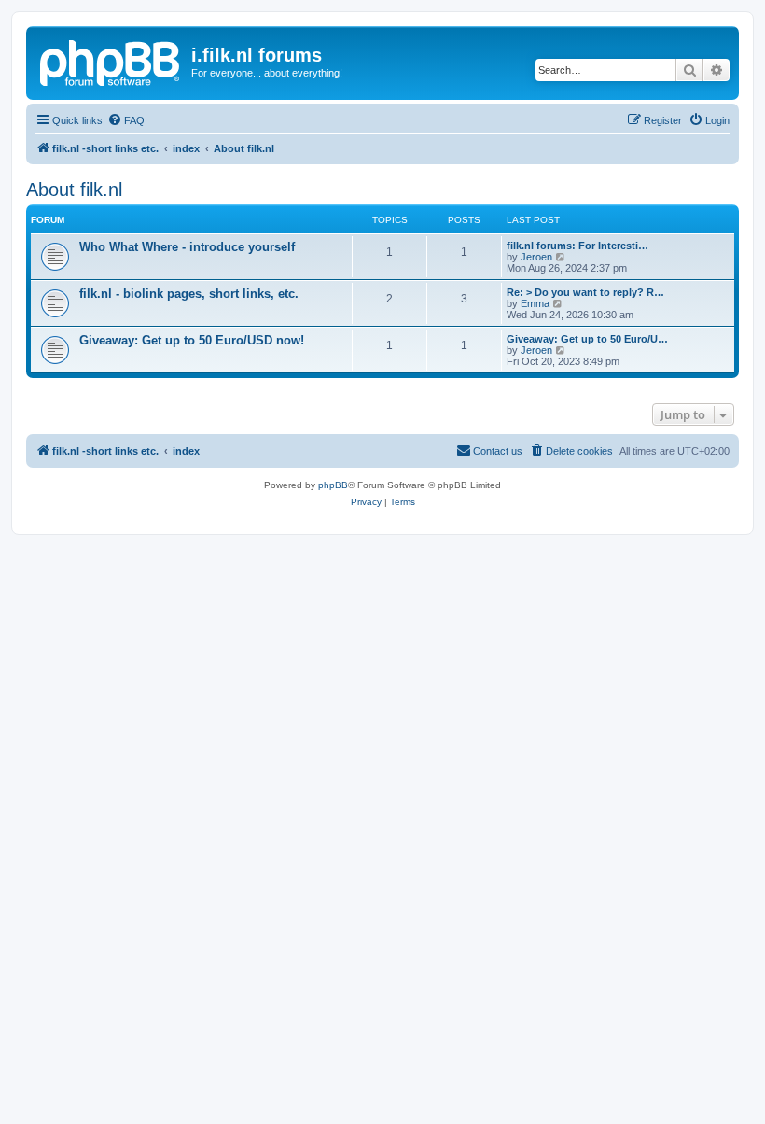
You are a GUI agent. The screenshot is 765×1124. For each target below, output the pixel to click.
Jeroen (536, 256)
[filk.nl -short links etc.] (111, 61)
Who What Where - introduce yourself (187, 247)
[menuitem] (126, 120)
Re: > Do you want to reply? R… (585, 292)
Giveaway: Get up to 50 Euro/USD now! (191, 340)
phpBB (333, 485)
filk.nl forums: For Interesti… (577, 245)
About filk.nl (74, 189)
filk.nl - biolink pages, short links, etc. (189, 294)
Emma (535, 303)
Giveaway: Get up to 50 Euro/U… (587, 338)
